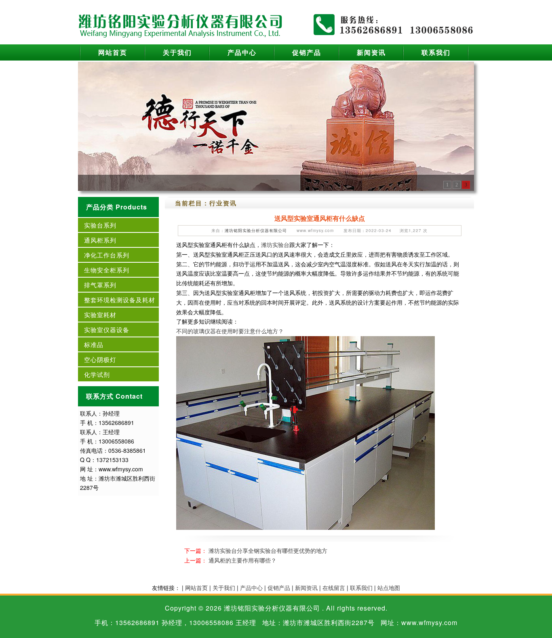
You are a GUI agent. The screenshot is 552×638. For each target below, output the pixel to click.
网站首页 (112, 52)
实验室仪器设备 (106, 329)
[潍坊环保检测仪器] (276, 125)
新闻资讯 (371, 52)
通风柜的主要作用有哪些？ (242, 560)
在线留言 (333, 588)
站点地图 (388, 588)
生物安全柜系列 (106, 270)
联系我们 (436, 52)
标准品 (93, 344)
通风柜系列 (100, 240)
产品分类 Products (116, 206)
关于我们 (177, 52)
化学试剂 (97, 374)
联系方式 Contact (114, 396)
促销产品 (306, 52)
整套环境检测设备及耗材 (119, 299)
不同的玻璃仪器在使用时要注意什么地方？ (230, 331)
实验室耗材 (100, 314)
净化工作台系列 (106, 255)
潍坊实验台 (275, 245)
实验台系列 (100, 225)
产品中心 (242, 52)
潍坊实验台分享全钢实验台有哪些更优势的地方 (268, 550)
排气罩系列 (100, 284)
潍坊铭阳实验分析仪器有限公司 (256, 230)
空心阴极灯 (100, 359)
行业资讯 (223, 203)
